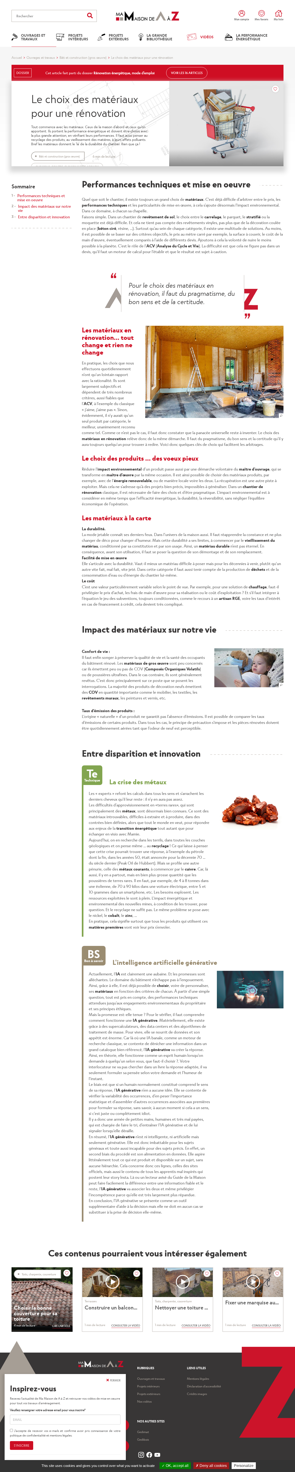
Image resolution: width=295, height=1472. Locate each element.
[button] (214, 372)
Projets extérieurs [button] (119, 37)
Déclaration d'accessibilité (204, 1386)
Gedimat (143, 1432)
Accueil (17, 57)
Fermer (115, 1380)
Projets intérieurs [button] (78, 37)
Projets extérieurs (148, 1394)
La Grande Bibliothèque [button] (159, 37)
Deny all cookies (213, 1466)
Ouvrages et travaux (41, 57)
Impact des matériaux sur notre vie (44, 208)
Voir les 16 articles (187, 73)
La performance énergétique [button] (251, 37)
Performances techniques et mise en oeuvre (41, 197)
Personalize (244, 1466)
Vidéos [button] (206, 37)
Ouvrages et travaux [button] (33, 37)
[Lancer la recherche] (90, 15)
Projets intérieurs (148, 1386)
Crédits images (197, 1394)
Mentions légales (198, 1378)
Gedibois (143, 1439)
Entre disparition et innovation (44, 217)
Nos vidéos (144, 1401)
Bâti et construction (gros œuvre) (82, 57)
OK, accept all (177, 1466)
